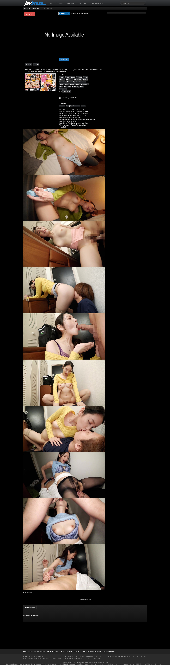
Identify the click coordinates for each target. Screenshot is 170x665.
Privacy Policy (52, 652)
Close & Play (64, 13)
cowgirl (63, 79)
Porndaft (77, 652)
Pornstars (59, 3)
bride (86, 77)
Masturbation (76, 106)
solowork (68, 86)
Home (50, 3)
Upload (69, 652)
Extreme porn (95, 652)
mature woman (75, 84)
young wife (64, 89)
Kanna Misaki (66, 91)
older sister (85, 84)
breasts (80, 77)
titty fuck (75, 86)
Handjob (68, 106)
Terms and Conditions (36, 652)
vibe (82, 86)
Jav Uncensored (109, 652)
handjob (63, 82)
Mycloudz (64, 59)
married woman (81, 82)
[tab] (29, 607)
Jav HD (62, 652)
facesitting (78, 79)
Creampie (62, 106)
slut (62, 86)
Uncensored (83, 3)
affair (62, 77)
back (67, 77)
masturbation (64, 84)
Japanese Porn (36, 8)
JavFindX (85, 652)
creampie (70, 79)
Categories (71, 3)
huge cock (71, 82)
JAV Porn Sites (97, 3)
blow (73, 77)
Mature (83, 106)
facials (86, 79)
